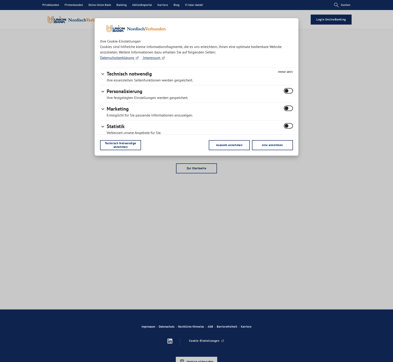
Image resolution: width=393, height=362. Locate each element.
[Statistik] (103, 126)
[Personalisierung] (103, 91)
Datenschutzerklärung (117, 57)
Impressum (151, 57)
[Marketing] (103, 108)
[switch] (288, 91)
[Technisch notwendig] (103, 73)
